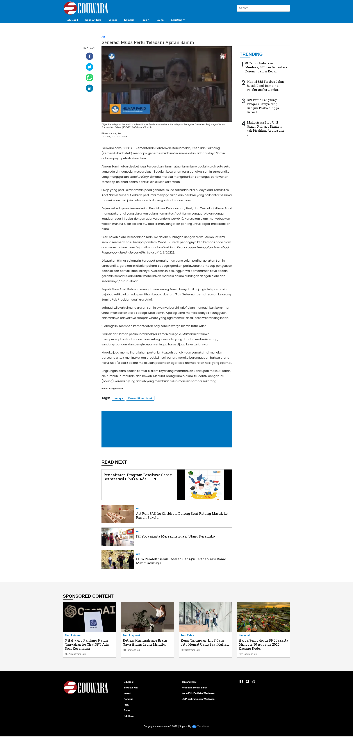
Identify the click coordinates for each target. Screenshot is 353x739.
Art (103, 36)
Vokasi (112, 19)
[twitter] (89, 67)
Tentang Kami (189, 682)
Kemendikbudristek (140, 398)
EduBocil (72, 19)
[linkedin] (89, 88)
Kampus (129, 19)
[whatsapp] (89, 77)
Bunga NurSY (116, 388)
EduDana (176, 19)
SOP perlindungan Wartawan (198, 699)
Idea (144, 19)
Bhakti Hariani (108, 133)
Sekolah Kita (93, 19)
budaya (118, 398)
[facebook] (89, 56)
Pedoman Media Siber (194, 687)
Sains (160, 19)
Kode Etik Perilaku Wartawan (198, 693)
